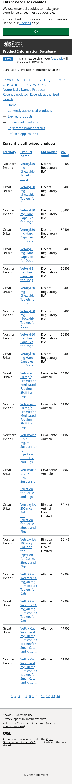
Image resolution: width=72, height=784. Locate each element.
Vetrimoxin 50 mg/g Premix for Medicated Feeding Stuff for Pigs (28, 384)
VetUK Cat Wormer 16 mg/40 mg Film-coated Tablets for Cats (28, 583)
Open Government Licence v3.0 (28, 740)
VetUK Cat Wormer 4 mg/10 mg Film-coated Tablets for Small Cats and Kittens (28, 640)
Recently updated (15, 94)
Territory (9, 152)
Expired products (20, 116)
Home (12, 105)
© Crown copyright (36, 774)
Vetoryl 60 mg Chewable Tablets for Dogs (28, 295)
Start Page (9, 69)
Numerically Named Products (24, 89)
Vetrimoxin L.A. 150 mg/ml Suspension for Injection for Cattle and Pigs (28, 448)
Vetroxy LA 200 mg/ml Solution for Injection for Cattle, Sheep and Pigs (28, 518)
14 (58, 696)
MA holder (49, 152)
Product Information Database (29, 51)
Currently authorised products (30, 111)
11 (43, 696)
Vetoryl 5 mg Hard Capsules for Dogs (26, 255)
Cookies (25, 23)
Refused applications (23, 134)
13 (53, 696)
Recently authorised (44, 94)
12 (48, 696)
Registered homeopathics (26, 128)
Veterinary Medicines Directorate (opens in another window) (30, 724)
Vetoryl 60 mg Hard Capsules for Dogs (27, 340)
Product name (26, 154)
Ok (36, 31)
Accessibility (24, 715)
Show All (9, 80)
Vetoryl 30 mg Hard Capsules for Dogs (27, 216)
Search (8, 99)
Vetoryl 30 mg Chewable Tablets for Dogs (28, 171)
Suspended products (23, 122)
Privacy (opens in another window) (25, 719)
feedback (57, 58)
